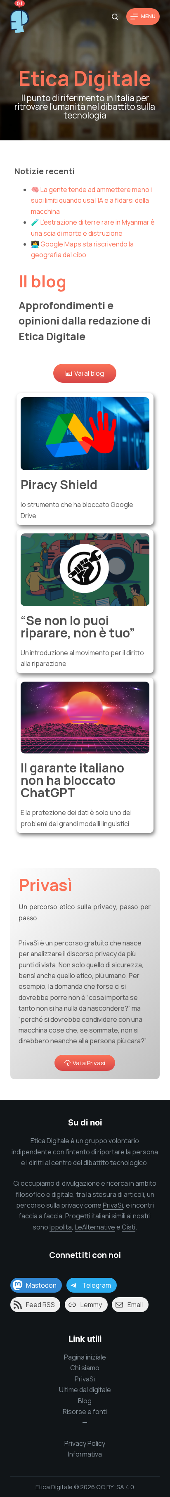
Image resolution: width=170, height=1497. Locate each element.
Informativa (85, 1454)
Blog (85, 1400)
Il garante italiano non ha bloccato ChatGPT (72, 780)
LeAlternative (95, 1227)
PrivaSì (113, 1205)
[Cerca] (115, 17)
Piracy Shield (59, 484)
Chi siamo (84, 1367)
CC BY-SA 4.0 (115, 1487)
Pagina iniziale (85, 1357)
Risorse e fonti (85, 1411)
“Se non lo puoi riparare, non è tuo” (78, 626)
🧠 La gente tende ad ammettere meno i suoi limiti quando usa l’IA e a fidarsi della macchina (91, 200)
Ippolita (61, 1227)
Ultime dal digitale (85, 1389)
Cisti (128, 1227)
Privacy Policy (84, 1443)
